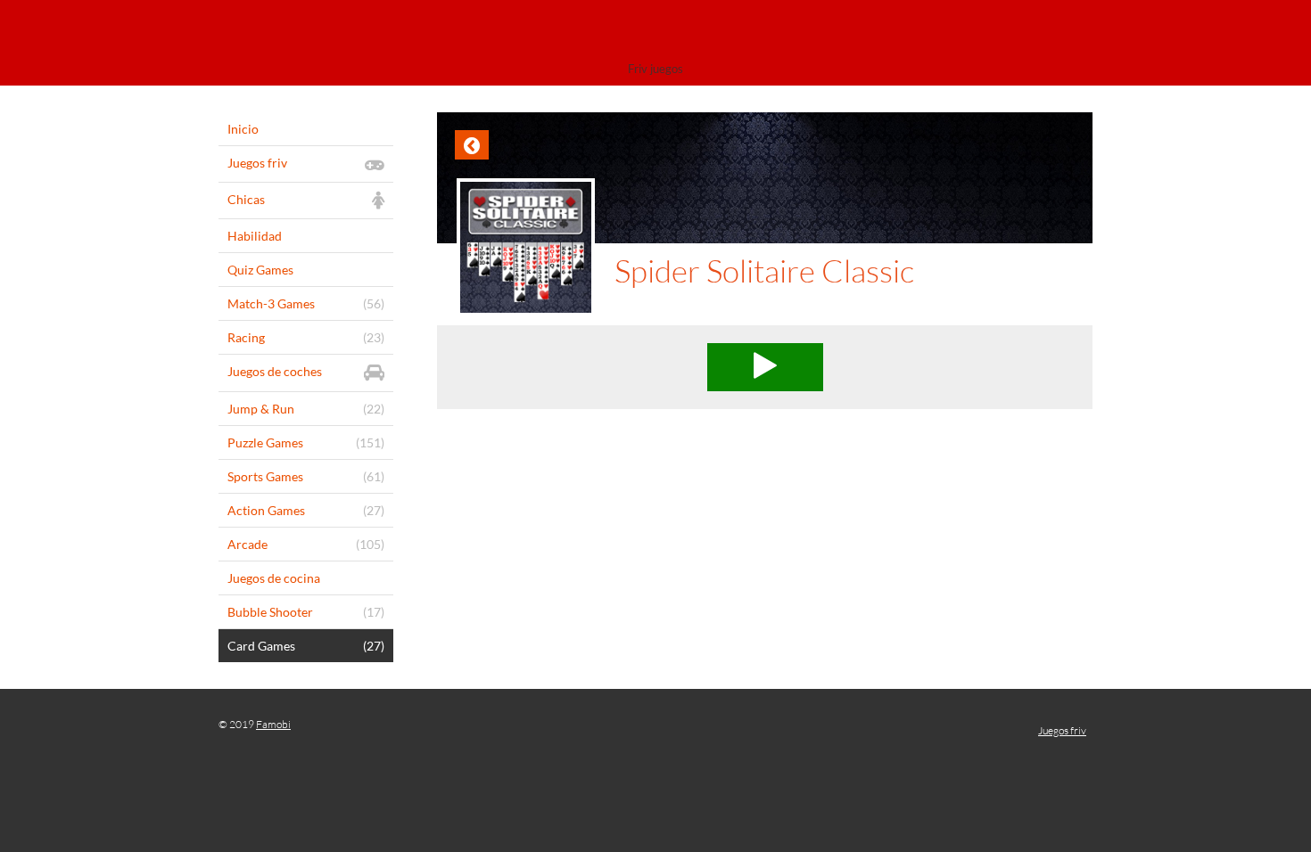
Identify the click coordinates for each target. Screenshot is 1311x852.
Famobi (273, 724)
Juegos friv (1062, 730)
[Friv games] (655, 33)
